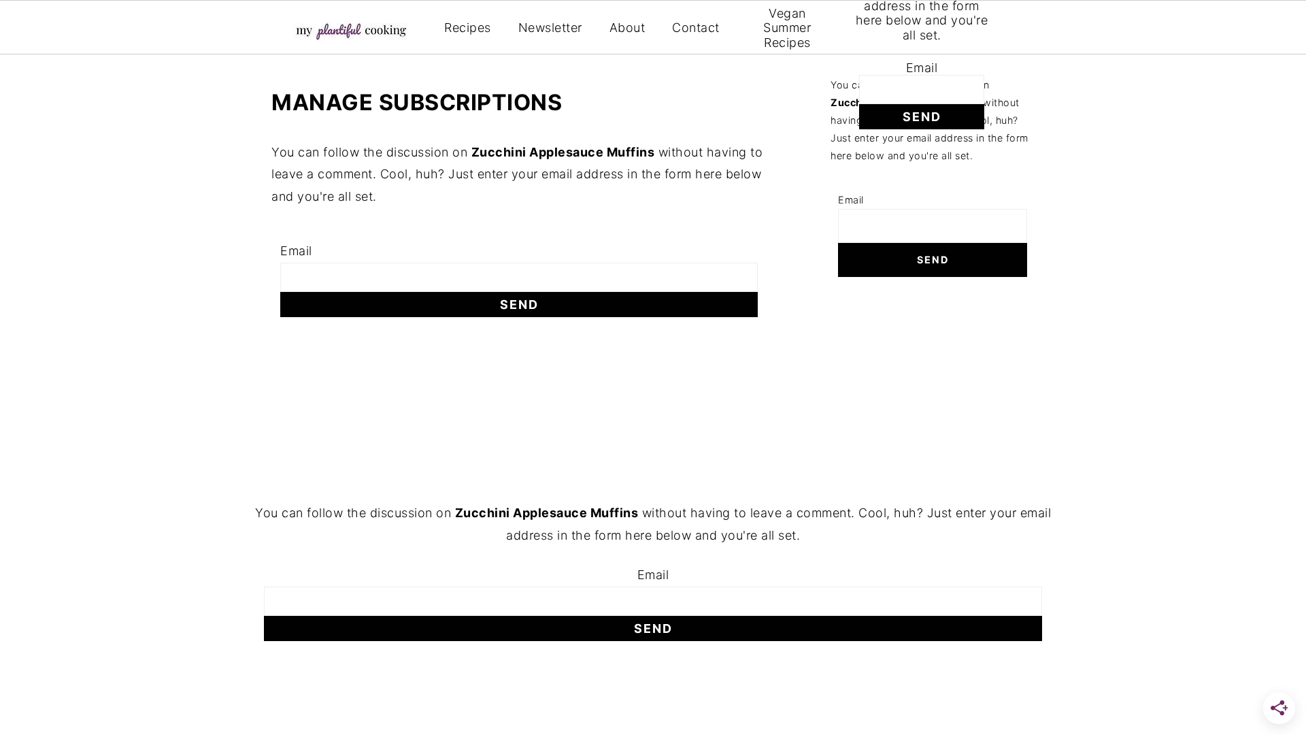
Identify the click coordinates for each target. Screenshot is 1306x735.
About (627, 27)
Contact (696, 27)
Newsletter (550, 27)
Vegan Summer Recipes (787, 28)
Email (922, 68)
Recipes (467, 27)
